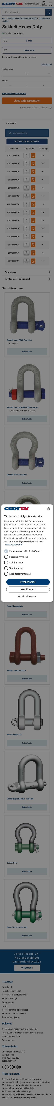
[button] (27, 596)
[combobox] (48, 508)
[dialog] (27, 553)
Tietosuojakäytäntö (13, 544)
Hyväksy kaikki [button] (28, 582)
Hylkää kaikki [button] (27, 589)
